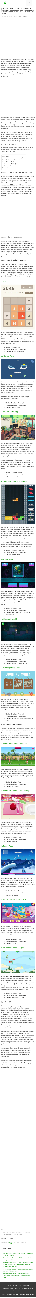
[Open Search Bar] (23, 3)
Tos (20, 1285)
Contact (14, 1285)
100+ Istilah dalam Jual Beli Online (12, 1234)
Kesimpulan (5, 168)
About (9, 1285)
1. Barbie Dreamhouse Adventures (14, 744)
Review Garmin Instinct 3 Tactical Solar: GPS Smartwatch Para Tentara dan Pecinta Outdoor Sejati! (16, 1275)
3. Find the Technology (9, 412)
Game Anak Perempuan (10, 166)
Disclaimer (26, 1285)
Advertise (20, 1291)
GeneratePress (29, 1294)
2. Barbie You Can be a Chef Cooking (15, 791)
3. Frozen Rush (7, 846)
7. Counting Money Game (10, 668)
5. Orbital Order (7, 559)
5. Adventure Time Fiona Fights (12, 948)
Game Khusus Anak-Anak (9, 162)
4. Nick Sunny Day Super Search (13, 899)
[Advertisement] (18, 38)
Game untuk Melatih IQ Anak (11, 164)
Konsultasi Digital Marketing (11, 1288)
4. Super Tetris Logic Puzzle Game (14, 481)
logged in (12, 1243)
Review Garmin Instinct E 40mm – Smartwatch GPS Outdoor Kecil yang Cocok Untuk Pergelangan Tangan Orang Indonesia (18, 1264)
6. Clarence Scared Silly (10, 619)
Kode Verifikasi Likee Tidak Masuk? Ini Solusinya (16, 1232)
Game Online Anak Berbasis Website (13, 160)
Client (14, 1291)
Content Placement (27, 1288)
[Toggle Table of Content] (22, 157)
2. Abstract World (7, 356)
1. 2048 (4, 281)
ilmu (8, 1230)
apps (4, 1230)
